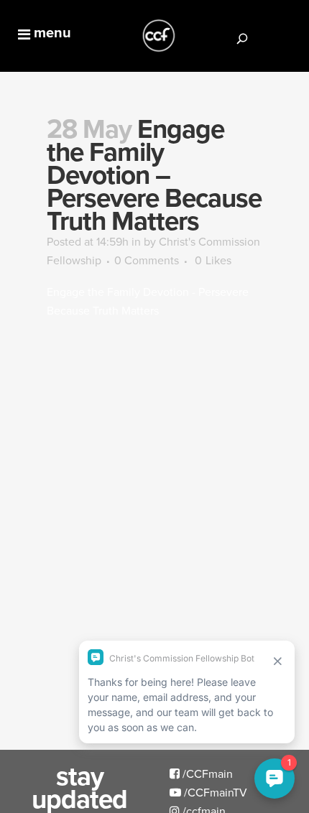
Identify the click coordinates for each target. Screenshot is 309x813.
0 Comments (146, 260)
